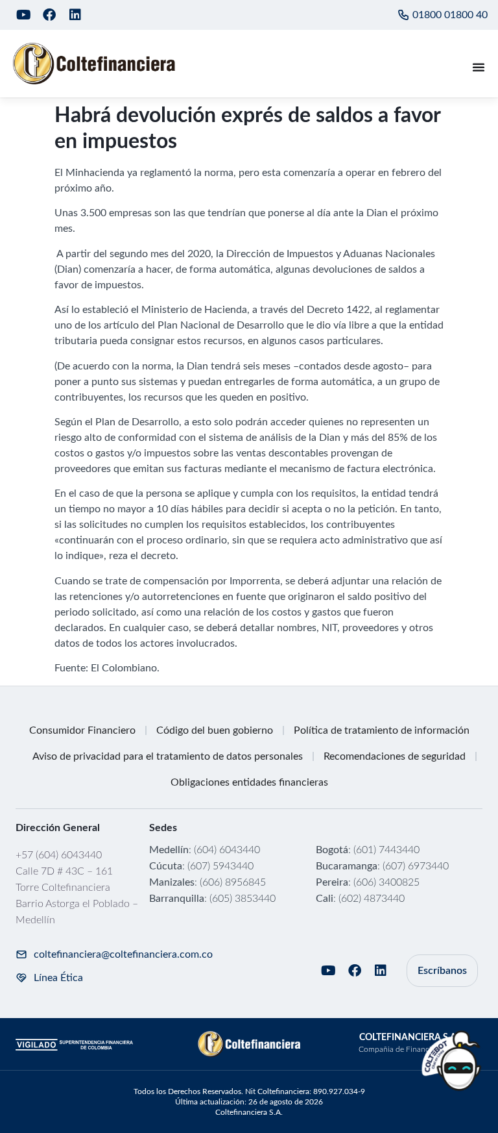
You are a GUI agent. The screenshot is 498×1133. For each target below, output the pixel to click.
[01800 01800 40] (403, 14)
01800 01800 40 (450, 15)
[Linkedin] (75, 15)
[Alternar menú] (478, 66)
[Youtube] (23, 15)
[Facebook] (49, 15)
